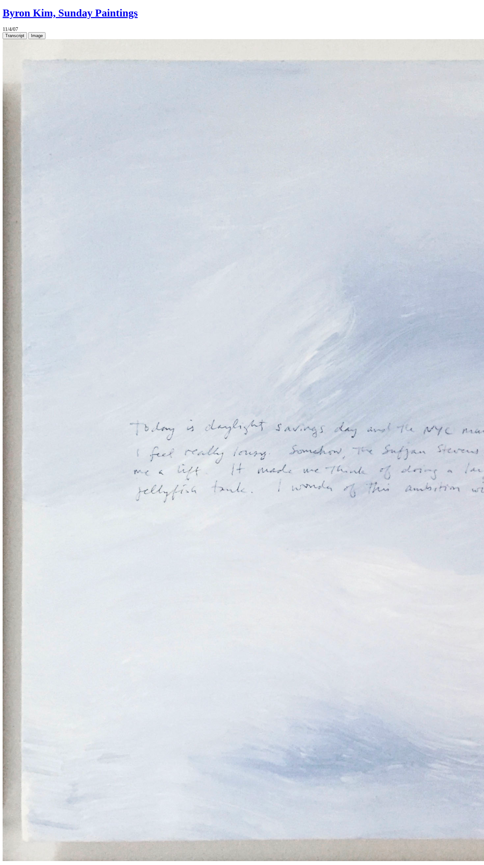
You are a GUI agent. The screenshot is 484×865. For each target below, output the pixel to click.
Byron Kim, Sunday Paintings (70, 13)
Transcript (14, 35)
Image (37, 35)
